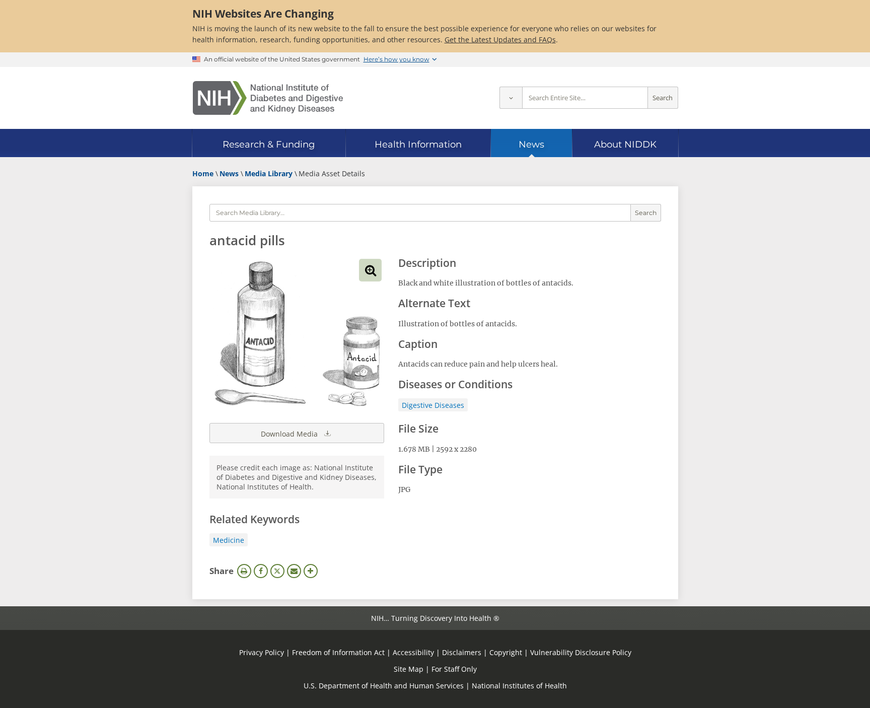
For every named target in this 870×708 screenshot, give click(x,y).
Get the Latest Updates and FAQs (500, 39)
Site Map (408, 669)
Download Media (290, 434)
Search (662, 98)
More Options (311, 571)
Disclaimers (461, 652)
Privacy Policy (261, 652)
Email (294, 571)
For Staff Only (454, 669)
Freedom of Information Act (338, 652)
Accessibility (413, 652)
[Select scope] (510, 98)
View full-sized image (370, 270)
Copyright (505, 652)
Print (244, 571)
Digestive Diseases (433, 405)
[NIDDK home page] (267, 98)
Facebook (261, 571)
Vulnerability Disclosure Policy (580, 652)
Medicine (228, 540)
